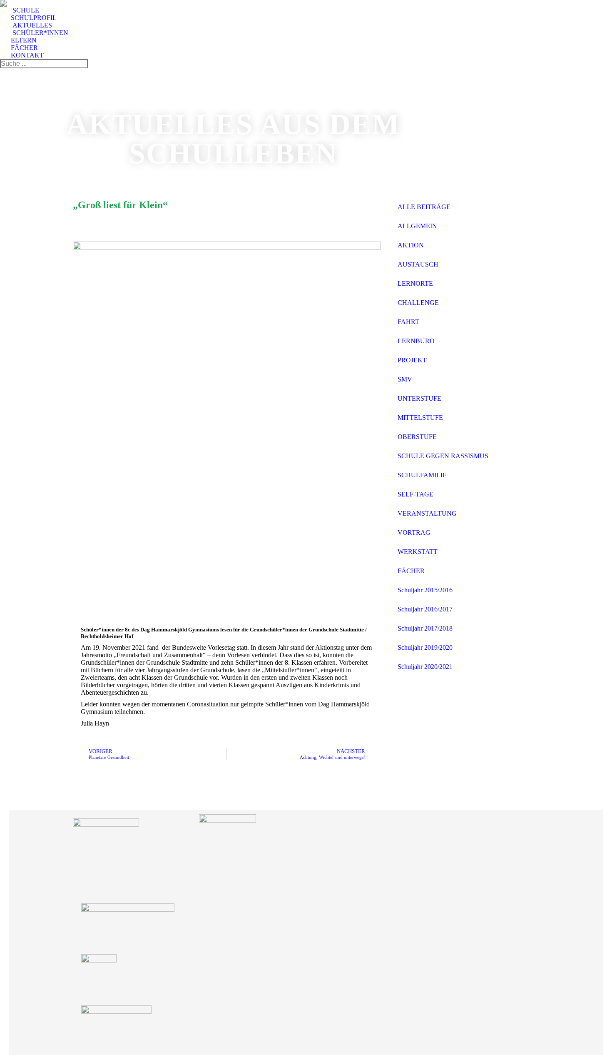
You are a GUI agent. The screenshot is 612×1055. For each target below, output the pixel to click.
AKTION (411, 245)
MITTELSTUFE (420, 417)
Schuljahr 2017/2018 (425, 628)
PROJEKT (412, 360)
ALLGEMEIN (417, 225)
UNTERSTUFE (419, 398)
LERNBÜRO (416, 340)
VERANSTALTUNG (427, 513)
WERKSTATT (418, 551)
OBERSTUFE (417, 436)
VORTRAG (414, 532)
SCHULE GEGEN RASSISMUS (443, 455)
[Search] (81, 63)
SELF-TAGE (415, 494)
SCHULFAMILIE (422, 475)
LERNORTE (415, 283)
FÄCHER (411, 570)
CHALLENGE (418, 302)
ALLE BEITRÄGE (424, 206)
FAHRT (408, 321)
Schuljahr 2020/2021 (425, 666)
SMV (405, 379)
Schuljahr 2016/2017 (425, 609)
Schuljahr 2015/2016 (425, 590)
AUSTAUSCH (418, 264)
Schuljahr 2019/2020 (425, 647)
